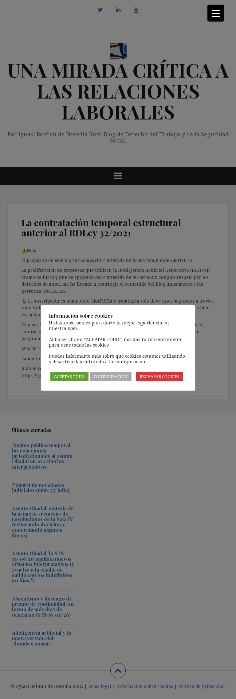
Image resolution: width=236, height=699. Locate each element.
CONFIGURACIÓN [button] (111, 376)
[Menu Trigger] (215, 13)
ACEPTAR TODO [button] (69, 376)
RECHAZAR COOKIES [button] (159, 376)
